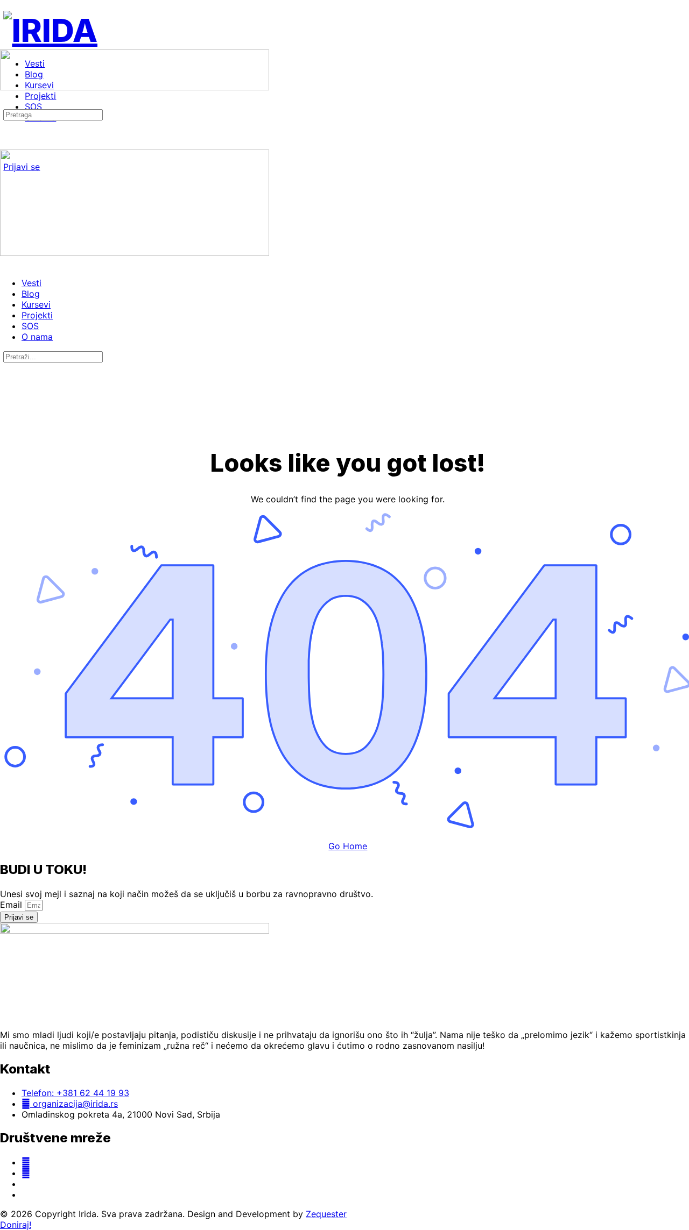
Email (12, 904)
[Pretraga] (6, 103)
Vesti (31, 283)
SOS (30, 326)
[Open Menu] (6, 44)
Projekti (37, 315)
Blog (31, 293)
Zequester (326, 1213)
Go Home (347, 846)
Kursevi (36, 304)
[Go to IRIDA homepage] (50, 30)
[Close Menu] (6, 263)
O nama (37, 336)
